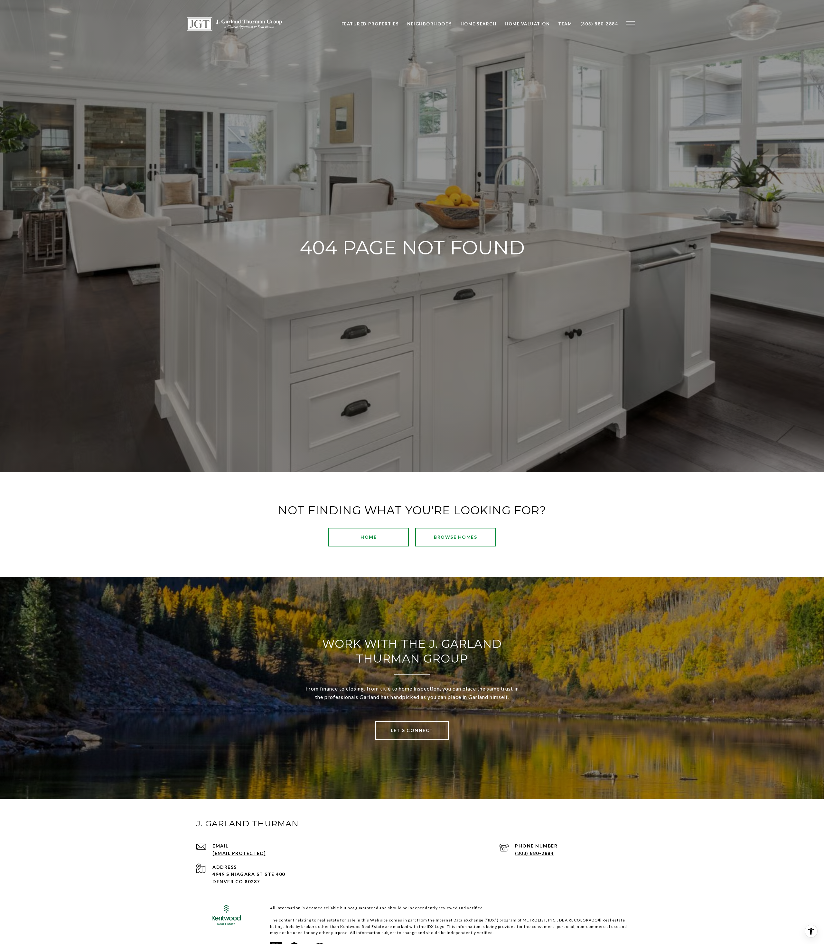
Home (368, 537)
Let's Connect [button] (412, 730)
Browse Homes (455, 537)
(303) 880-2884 (534, 853)
